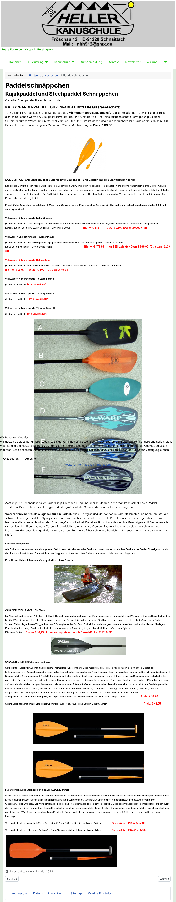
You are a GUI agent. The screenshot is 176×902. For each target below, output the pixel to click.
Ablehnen (31, 458)
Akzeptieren (11, 458)
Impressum (104, 464)
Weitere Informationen (79, 464)
